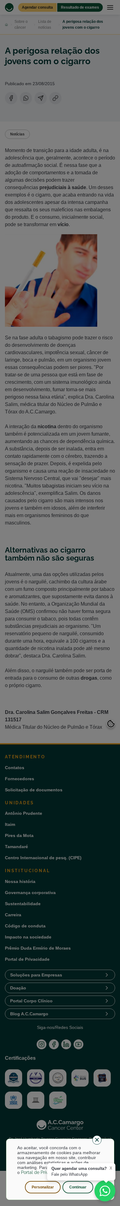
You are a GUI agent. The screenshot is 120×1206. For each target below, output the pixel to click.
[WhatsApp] (104, 1190)
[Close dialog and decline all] (97, 1140)
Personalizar (43, 1187)
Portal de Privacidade (42, 1172)
